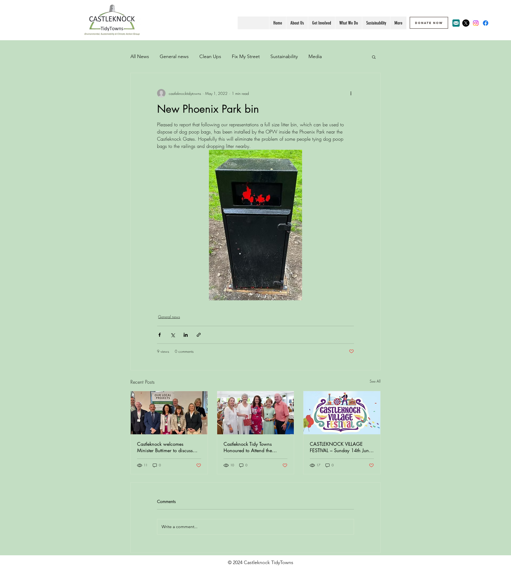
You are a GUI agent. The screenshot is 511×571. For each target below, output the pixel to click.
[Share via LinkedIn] (185, 334)
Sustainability (284, 56)
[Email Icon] (456, 23)
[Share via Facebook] (159, 334)
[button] (373, 57)
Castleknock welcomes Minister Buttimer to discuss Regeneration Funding (165, 447)
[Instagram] (475, 23)
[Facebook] (485, 23)
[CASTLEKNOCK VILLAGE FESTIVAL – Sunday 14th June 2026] (341, 412)
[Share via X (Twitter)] (172, 334)
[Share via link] (198, 334)
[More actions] (351, 93)
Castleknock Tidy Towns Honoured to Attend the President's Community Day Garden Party (252, 447)
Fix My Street (246, 56)
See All (375, 381)
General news (174, 56)
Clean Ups (210, 56)
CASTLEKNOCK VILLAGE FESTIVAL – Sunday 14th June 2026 (340, 447)
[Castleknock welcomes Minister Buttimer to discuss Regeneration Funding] (169, 412)
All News (139, 56)
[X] (465, 23)
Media (315, 56)
